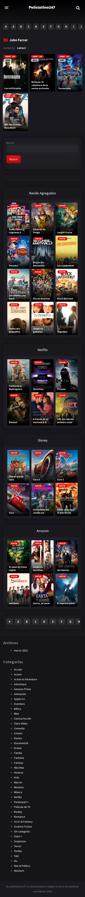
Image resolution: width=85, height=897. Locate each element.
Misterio (19, 787)
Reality (18, 812)
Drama (18, 748)
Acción (18, 669)
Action (18, 674)
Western (19, 870)
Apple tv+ (19, 699)
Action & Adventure (25, 679)
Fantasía (19, 758)
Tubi (16, 856)
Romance (19, 816)
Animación (20, 694)
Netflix (18, 797)
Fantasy (18, 762)
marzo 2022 (21, 650)
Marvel (18, 782)
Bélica (17, 708)
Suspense (20, 841)
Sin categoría (22, 831)
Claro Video (20, 723)
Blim (16, 713)
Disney (18, 738)
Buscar (10, 142)
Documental (21, 743)
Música (18, 792)
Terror (17, 846)
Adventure (20, 684)
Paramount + (21, 802)
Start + (18, 836)
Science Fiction (23, 826)
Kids (16, 777)
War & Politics (22, 866)
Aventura (19, 704)
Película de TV (22, 807)
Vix (15, 861)
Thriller (18, 851)
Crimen (18, 733)
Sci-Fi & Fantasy (23, 821)
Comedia (19, 728)
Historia (18, 772)
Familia (18, 753)
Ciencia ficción (22, 718)
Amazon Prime (22, 689)
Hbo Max (19, 767)
